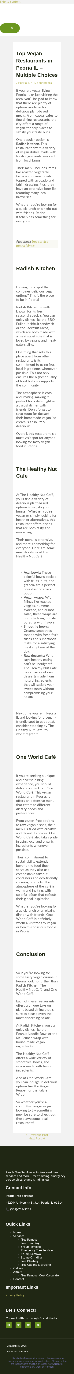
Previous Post (37, 1134)
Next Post (37, 1138)
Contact (18, 1279)
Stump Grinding (31, 1257)
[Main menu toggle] (10, 28)
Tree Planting (29, 1261)
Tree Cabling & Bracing (36, 1264)
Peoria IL (24, 82)
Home (17, 1232)
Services (18, 1236)
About (17, 1271)
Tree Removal (29, 1239)
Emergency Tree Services (37, 1250)
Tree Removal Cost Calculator (40, 1275)
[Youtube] (28, 1325)
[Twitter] (18, 1325)
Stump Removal (31, 1253)
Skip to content (10, 1)
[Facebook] (9, 1325)
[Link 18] (8, 21)
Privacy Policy (15, 1295)
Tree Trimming (30, 1243)
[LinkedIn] (38, 1325)
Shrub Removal (31, 1246)
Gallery (18, 1268)
